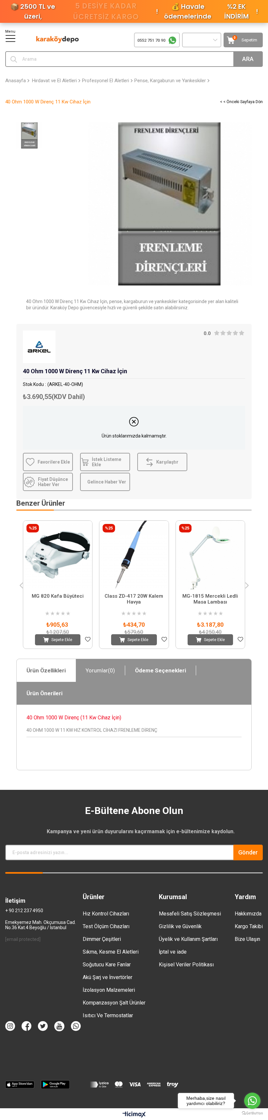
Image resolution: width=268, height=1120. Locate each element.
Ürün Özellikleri (46, 670)
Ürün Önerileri (44, 693)
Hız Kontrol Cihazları (106, 914)
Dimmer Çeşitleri (102, 939)
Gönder (248, 852)
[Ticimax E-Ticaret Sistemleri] (134, 1115)
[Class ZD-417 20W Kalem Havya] (133, 555)
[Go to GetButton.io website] (252, 1113)
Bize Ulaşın (247, 939)
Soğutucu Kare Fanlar (107, 964)
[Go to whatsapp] (252, 1101)
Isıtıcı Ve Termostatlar (108, 1015)
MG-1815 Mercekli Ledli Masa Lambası (210, 599)
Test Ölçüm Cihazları (106, 926)
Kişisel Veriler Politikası (186, 964)
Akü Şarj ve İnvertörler (107, 977)
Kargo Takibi (249, 926)
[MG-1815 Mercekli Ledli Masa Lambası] (210, 555)
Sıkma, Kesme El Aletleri (111, 952)
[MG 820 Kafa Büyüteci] (57, 555)
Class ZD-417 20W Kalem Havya (134, 599)
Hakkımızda (248, 914)
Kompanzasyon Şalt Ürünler (114, 1003)
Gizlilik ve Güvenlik (180, 926)
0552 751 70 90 (151, 40)
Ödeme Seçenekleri (160, 670)
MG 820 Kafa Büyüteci (58, 596)
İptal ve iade (173, 952)
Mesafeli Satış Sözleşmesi (190, 914)
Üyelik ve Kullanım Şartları (188, 939)
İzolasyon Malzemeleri (109, 990)
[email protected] (23, 939)
